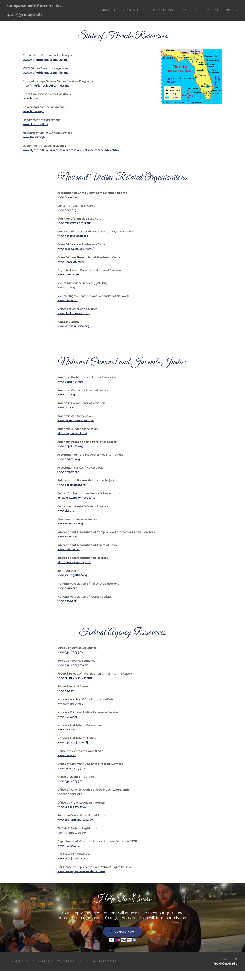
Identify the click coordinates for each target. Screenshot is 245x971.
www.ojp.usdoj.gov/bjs (73, 665)
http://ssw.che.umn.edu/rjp (76, 497)
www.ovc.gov (66, 755)
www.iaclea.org (67, 536)
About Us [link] (108, 10)
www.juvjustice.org (70, 523)
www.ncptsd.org (68, 845)
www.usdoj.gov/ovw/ (72, 807)
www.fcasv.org (33, 111)
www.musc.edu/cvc (70, 261)
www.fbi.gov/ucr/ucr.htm (75, 678)
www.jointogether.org (72, 575)
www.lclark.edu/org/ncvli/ (76, 248)
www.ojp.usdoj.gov (70, 652)
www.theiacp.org (69, 549)
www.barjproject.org (71, 484)
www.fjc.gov (65, 690)
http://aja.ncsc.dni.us (72, 433)
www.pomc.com (68, 274)
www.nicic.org (66, 729)
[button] (231, 10)
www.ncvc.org (67, 210)
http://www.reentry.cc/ (74, 562)
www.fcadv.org (33, 98)
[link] (39, 15)
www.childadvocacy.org (73, 313)
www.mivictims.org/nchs (74, 223)
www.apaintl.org (69, 459)
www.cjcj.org (66, 510)
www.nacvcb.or (68, 197)
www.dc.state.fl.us (35, 124)
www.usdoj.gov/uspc (71, 858)
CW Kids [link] (212, 10)
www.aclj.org (66, 394)
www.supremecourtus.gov (75, 819)
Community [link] (191, 10)
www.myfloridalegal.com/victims (46, 59)
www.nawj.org (67, 601)
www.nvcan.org (68, 300)
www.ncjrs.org (67, 716)
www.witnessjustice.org (73, 326)
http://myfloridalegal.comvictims (46, 85)
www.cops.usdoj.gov (71, 768)
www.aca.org (66, 407)
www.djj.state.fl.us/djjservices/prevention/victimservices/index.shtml (71, 150)
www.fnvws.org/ (34, 137)
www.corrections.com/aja (75, 420)
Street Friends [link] (163, 10)
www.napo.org (67, 588)
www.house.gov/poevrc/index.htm (81, 871)
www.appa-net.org (70, 381)
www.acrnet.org (68, 472)
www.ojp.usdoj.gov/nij (72, 742)
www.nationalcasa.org (73, 236)
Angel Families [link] (134, 10)
